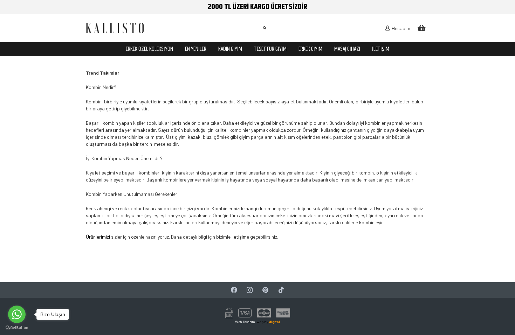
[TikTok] (281, 290)
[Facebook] (234, 290)
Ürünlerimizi (98, 237)
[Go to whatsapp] (17, 314)
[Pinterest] (265, 290)
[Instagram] (250, 290)
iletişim (239, 237)
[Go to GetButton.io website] (17, 328)
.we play (268, 322)
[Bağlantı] (115, 28)
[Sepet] (421, 28)
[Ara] (264, 28)
